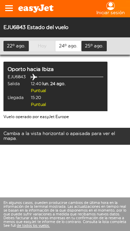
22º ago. (16, 46)
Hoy (42, 46)
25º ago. (94, 46)
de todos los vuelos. (33, 225)
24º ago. (68, 46)
